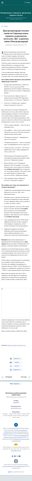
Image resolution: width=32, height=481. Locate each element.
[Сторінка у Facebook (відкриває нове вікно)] (12, 456)
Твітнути (16, 366)
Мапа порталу (15, 384)
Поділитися (17, 358)
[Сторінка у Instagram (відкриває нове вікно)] (15, 456)
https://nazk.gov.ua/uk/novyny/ (16, 345)
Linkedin (17, 362)
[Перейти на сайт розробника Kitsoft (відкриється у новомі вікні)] (10, 471)
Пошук (28, 2)
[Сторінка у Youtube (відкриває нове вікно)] (19, 456)
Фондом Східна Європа (21, 430)
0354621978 (16, 402)
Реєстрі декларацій (16, 87)
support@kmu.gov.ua (16, 450)
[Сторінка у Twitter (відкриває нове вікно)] (17, 456)
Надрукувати (16, 369)
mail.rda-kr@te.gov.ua (16, 408)
